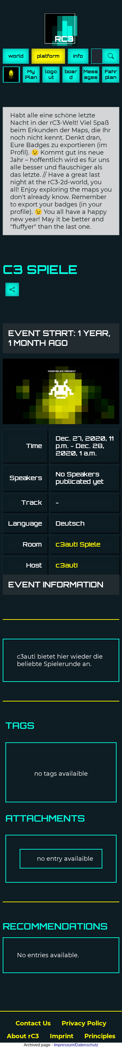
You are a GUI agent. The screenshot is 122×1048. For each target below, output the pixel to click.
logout (51, 74)
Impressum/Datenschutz (76, 1045)
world (15, 56)
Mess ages (90, 74)
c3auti (67, 565)
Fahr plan (111, 74)
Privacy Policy (84, 1023)
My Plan (31, 74)
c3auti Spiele (78, 544)
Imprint (62, 1036)
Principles (100, 1036)
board (71, 74)
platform (48, 56)
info (78, 56)
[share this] (12, 289)
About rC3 (23, 1036)
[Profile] (11, 74)
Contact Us (33, 1023)
